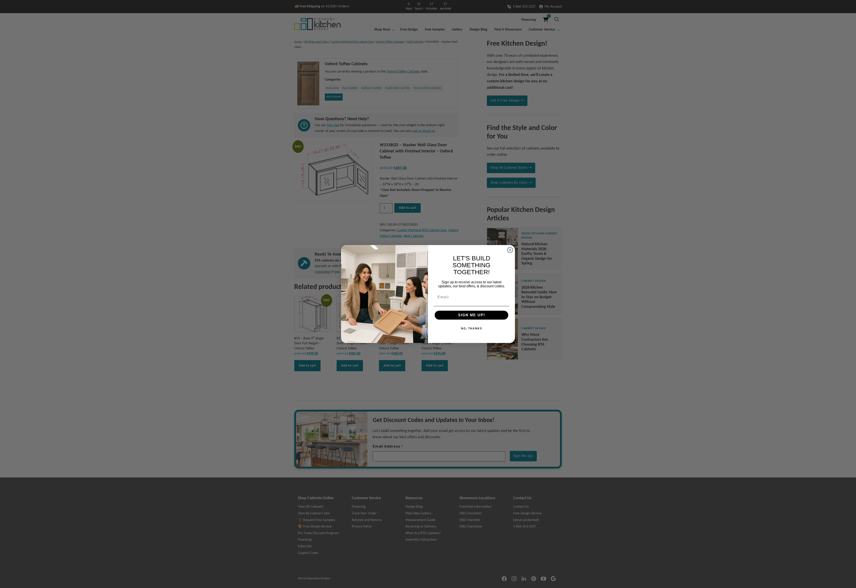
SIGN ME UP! (471, 315)
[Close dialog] (510, 250)
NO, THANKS (471, 328)
